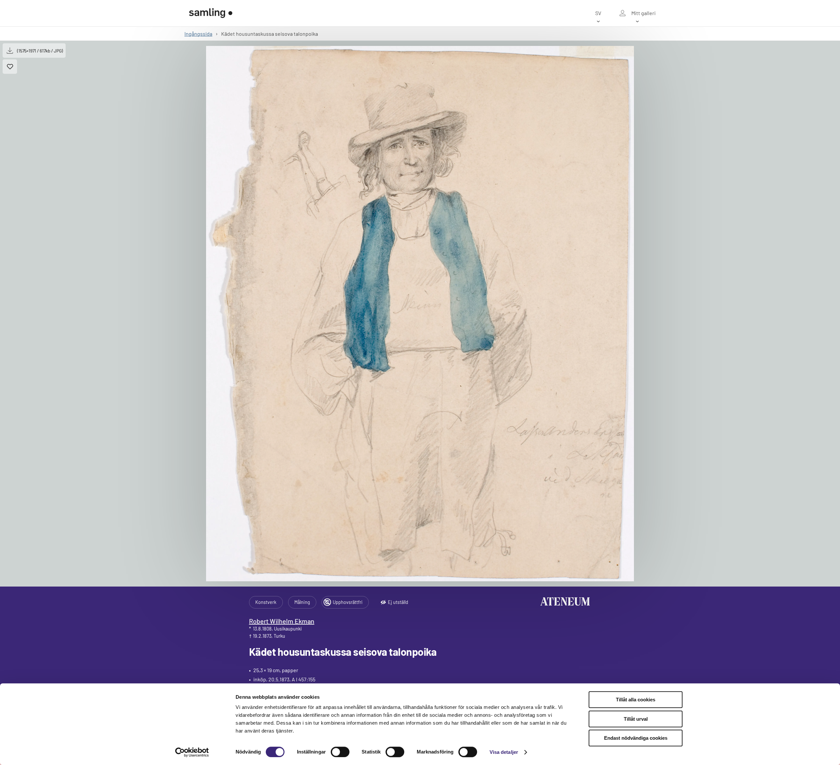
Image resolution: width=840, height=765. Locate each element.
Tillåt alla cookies (635, 699)
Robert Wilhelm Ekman (281, 621)
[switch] (340, 752)
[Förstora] (420, 313)
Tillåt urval (636, 719)
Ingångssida (198, 34)
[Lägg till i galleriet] (10, 66)
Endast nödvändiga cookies (635, 738)
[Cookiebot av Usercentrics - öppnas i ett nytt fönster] (192, 752)
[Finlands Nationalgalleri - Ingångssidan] (210, 13)
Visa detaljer (504, 752)
